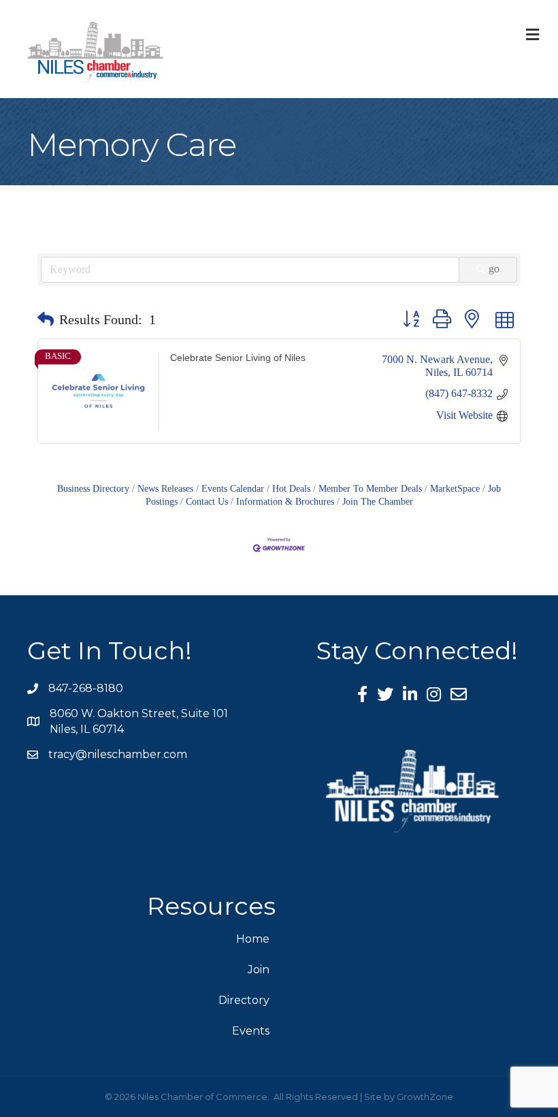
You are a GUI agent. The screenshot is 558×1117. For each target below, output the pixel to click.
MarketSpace (455, 489)
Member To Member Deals (370, 489)
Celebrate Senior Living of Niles (238, 357)
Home (252, 938)
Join (258, 969)
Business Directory (93, 489)
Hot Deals (291, 489)
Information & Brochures (285, 502)
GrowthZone (425, 1096)
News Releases (165, 489)
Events (250, 1030)
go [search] (494, 268)
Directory (243, 1000)
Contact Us (207, 502)
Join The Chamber (377, 502)
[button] (45, 319)
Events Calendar (232, 489)
